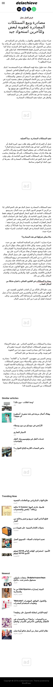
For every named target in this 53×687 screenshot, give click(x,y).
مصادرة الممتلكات (43, 281)
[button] (3, 3)
